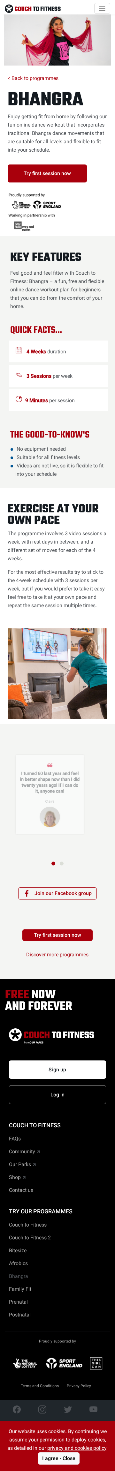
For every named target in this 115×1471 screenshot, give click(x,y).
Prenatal (18, 1302)
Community (22, 1151)
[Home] (33, 8)
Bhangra (45, 100)
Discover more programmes (57, 955)
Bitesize (18, 1250)
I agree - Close (58, 1458)
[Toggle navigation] (102, 8)
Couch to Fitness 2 (30, 1238)
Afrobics (18, 1263)
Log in (57, 1095)
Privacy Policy (79, 1386)
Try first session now (47, 173)
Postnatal (20, 1315)
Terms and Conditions (40, 1386)
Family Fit (20, 1289)
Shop (15, 1177)
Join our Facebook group (63, 893)
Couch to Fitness (28, 1225)
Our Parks (20, 1164)
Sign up (57, 1070)
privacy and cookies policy (76, 1448)
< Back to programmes (33, 78)
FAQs (15, 1139)
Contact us (21, 1190)
